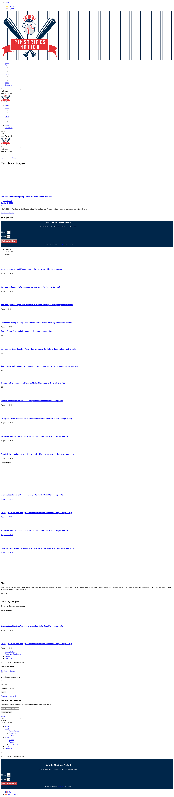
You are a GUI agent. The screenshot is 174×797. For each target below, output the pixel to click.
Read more (7, 213)
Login (7, 3)
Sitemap (8, 656)
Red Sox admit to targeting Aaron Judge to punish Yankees (26, 196)
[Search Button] (20, 89)
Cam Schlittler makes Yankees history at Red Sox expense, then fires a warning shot (37, 454)
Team (7, 65)
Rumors (12, 78)
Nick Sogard (13, 158)
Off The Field (13, 80)
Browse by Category (8, 606)
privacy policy (62, 244)
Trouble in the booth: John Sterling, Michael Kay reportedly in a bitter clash (33, 383)
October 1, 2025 (7, 203)
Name (4, 232)
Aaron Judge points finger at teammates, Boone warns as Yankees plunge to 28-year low (39, 366)
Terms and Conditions (13, 654)
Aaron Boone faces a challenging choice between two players (27, 331)
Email (3, 236)
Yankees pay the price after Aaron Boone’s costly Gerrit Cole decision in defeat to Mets (38, 349)
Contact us (8, 85)
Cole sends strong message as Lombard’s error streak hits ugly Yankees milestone (36, 322)
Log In (3, 716)
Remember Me (8, 688)
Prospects (12, 69)
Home (7, 63)
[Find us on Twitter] (1, 597)
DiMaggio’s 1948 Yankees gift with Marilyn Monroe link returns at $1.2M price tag (36, 418)
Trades (11, 76)
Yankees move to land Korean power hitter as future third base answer (31, 269)
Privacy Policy (10, 652)
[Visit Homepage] (30, 59)
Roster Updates (14, 67)
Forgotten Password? (8, 696)
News (7, 74)
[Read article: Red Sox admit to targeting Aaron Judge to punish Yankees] (87, 180)
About (7, 83)
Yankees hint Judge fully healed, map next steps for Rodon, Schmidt (30, 287)
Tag (7, 158)
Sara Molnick (7, 201)
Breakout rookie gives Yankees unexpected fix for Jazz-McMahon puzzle (32, 400)
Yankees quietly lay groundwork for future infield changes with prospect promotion (37, 304)
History (11, 72)
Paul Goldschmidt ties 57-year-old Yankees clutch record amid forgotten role (34, 436)
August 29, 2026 (7, 499)
